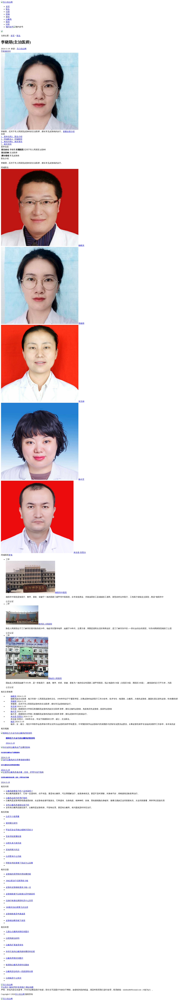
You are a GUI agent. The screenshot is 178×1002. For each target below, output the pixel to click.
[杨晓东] (39, 245)
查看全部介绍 (69, 131)
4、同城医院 (17, 139)
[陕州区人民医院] (22, 624)
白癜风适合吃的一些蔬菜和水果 (19, 971)
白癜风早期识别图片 (14, 958)
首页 (8, 7)
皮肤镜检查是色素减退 (15, 914)
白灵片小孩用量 (12, 816)
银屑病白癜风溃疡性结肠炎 (17, 965)
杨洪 (13, 722)
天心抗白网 (21, 49)
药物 (8, 14)
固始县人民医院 (55, 678)
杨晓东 (81, 245)
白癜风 (9, 19)
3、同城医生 (6, 139)
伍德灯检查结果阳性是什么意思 (19, 901)
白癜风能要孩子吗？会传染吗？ (19, 791)
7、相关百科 (6, 144)
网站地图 (29, 987)
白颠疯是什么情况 (13, 978)
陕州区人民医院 (45, 624)
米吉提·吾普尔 (80, 552)
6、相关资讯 (17, 142)
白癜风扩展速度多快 (14, 945)
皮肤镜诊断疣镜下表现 (15, 920)
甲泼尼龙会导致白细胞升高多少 (19, 830)
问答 (8, 24)
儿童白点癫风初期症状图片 (17, 932)
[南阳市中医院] (30, 592)
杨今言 (81, 479)
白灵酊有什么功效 (13, 856)
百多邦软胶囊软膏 (13, 836)
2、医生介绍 (17, 137)
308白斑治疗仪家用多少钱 (17, 881)
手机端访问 (6, 51)
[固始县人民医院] (27, 678)
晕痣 (8, 17)
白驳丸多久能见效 (13, 843)
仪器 (8, 12)
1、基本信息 (6, 137)
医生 (8, 9)
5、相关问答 (6, 142)
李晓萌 (81, 323)
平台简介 (5, 987)
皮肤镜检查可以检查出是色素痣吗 (20, 894)
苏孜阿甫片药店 (12, 850)
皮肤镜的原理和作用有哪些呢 (18, 874)
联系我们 (21, 987)
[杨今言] (39, 479)
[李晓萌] (39, 323)
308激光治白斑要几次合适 (17, 907)
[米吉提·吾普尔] (37, 552)
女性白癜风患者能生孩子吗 (17, 805)
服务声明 (13, 987)
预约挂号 (10, 27)
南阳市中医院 (61, 592)
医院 (8, 22)
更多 (11, 555)
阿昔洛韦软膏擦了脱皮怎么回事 (19, 863)
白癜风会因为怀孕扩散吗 (16, 798)
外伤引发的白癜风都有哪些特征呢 (20, 951)
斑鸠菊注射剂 (11, 823)
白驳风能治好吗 (12, 938)
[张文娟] (39, 401)
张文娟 (81, 401)
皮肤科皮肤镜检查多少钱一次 (18, 887)
